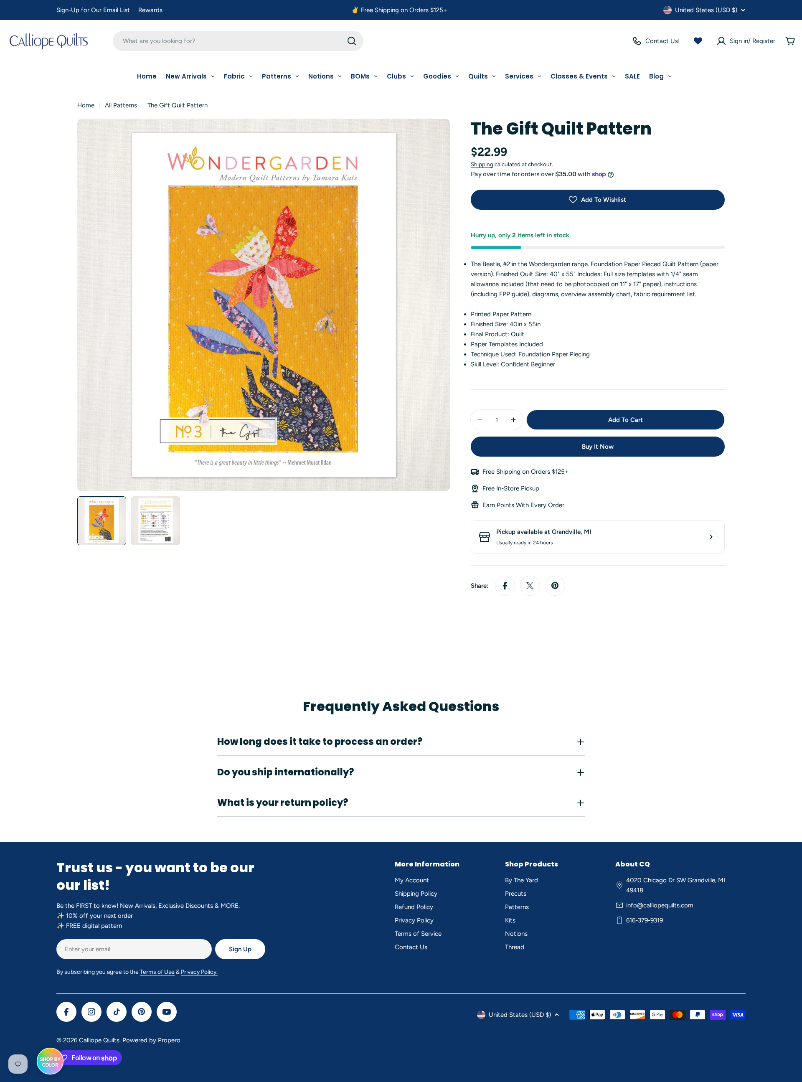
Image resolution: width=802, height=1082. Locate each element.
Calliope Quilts (99, 1040)
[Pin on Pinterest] (555, 586)
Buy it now (598, 446)
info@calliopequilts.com (659, 905)
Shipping (482, 164)
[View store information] (711, 537)
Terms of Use (157, 971)
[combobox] (238, 41)
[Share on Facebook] (505, 586)
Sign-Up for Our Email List (93, 10)
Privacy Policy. (199, 971)
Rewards (150, 10)
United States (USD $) (706, 10)
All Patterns (121, 105)
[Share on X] (530, 586)
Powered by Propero (151, 1040)
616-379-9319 (644, 920)
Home (85, 105)
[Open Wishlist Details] (698, 41)
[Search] (352, 41)
